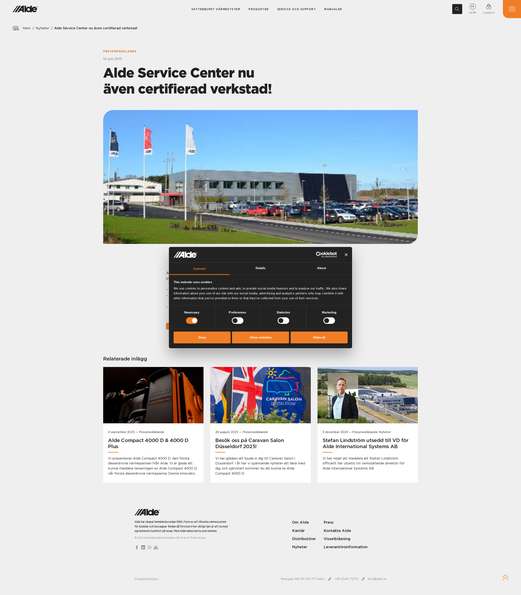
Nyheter (42, 28)
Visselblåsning (337, 538)
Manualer (333, 9)
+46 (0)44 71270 (346, 579)
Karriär (298, 530)
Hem (27, 28)
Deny (202, 337)
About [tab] (321, 268)
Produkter (258, 9)
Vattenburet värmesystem (215, 9)
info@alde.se (377, 579)
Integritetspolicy (147, 579)
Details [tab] (261, 268)
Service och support (296, 9)
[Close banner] (346, 254)
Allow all (319, 337)
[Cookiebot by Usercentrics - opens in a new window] (319, 255)
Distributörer (304, 538)
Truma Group (198, 537)
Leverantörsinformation (346, 546)
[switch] (237, 320)
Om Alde (300, 522)
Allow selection (260, 337)
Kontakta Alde (337, 530)
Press (329, 522)
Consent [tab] (199, 268)
